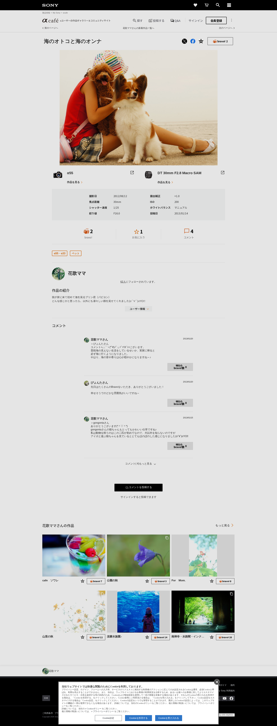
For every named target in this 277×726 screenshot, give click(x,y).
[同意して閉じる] (216, 682)
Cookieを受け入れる (168, 718)
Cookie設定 (108, 718)
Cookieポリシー (94, 709)
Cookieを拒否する (138, 718)
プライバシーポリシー (103, 711)
